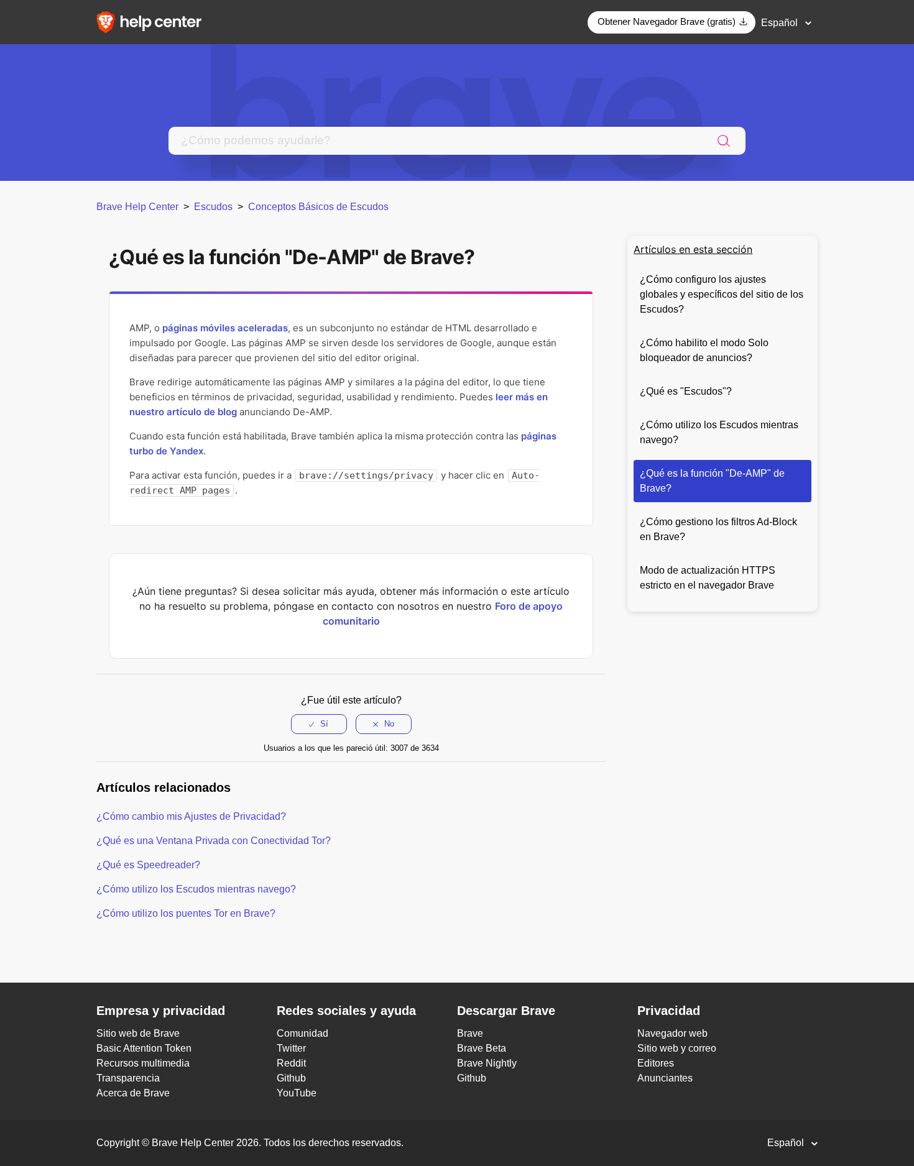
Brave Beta (481, 1048)
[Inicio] (153, 21)
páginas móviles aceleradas (225, 328)
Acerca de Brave (133, 1093)
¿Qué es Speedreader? (148, 865)
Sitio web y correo (676, 1048)
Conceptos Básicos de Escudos (318, 206)
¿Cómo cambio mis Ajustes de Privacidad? (191, 816)
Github (291, 1078)
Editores (655, 1063)
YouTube (296, 1093)
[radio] (319, 724)
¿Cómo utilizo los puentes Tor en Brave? (185, 913)
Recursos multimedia (143, 1063)
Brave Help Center (137, 206)
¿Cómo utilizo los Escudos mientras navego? (719, 432)
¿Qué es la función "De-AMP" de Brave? (712, 480)
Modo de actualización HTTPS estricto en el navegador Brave (707, 577)
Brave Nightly (487, 1063)
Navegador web (672, 1033)
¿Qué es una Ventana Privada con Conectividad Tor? (213, 840)
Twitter (291, 1048)
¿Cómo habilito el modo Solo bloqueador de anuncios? (704, 350)
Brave (470, 1033)
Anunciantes (665, 1078)
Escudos (213, 206)
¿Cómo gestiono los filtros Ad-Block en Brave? (718, 529)
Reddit (291, 1063)
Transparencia (128, 1078)
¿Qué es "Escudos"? (686, 391)
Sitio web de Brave (138, 1033)
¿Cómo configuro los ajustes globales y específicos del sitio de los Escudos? (721, 294)
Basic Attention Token (144, 1048)
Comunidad (302, 1033)
